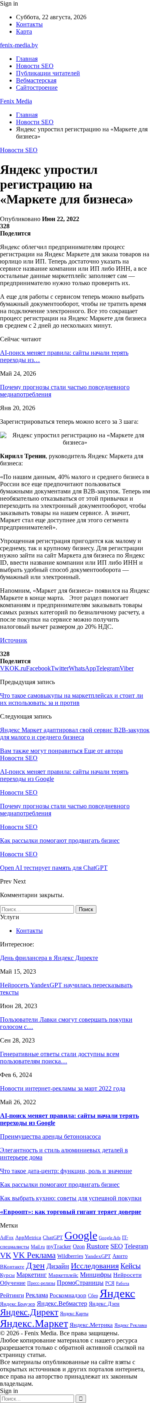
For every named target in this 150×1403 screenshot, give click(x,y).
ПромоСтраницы (80, 1282)
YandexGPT (98, 1256)
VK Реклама (34, 1255)
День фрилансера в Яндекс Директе (49, 957)
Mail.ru (38, 1247)
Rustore (97, 1246)
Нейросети (127, 1275)
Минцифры (96, 1274)
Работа (122, 1283)
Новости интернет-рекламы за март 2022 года (62, 1088)
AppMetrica (28, 1237)
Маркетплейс (63, 1275)
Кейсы (130, 1266)
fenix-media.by (19, 45)
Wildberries (70, 1256)
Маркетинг (31, 1274)
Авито (120, 1256)
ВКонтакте (12, 1267)
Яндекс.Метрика (91, 1325)
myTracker (58, 1247)
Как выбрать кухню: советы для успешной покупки (71, 1198)
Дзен (35, 1265)
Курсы (7, 1275)
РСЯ (109, 1283)
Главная (27, 58)
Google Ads (109, 1238)
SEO (116, 1246)
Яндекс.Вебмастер (62, 1303)
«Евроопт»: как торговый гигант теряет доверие (70, 1211)
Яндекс (117, 1293)
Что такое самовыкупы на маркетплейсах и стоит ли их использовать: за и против (71, 699)
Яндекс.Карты (74, 1313)
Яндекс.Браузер (17, 1304)
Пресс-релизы (41, 1283)
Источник (13, 640)
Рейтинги (12, 1295)
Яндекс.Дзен (104, 1304)
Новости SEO (35, 65)
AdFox (7, 1237)
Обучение (13, 1283)
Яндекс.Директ (29, 1312)
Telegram (136, 1246)
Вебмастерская (36, 80)
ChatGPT (53, 1237)
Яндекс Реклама (130, 1325)
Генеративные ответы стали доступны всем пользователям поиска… (59, 1058)
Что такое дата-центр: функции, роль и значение (66, 1170)
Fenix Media (16, 101)
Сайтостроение (37, 87)
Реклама (37, 1295)
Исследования (95, 1265)
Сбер (93, 1295)
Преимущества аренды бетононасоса (50, 1136)
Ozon (79, 1247)
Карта (24, 31)
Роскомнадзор (68, 1295)
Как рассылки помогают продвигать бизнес (60, 1184)
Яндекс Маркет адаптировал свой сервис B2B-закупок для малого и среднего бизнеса (75, 734)
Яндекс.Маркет (34, 1323)
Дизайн (57, 1266)
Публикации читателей (48, 73)
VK (5, 1255)
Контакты (29, 24)
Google (80, 1235)
